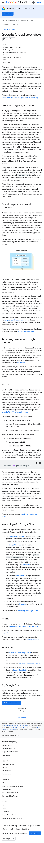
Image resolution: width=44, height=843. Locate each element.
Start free (7, 14)
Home (3, 20)
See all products (7, 745)
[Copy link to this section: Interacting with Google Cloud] (37, 524)
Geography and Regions (25, 331)
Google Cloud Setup (20, 670)
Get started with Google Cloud (20, 653)
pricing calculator (33, 640)
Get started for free (11, 703)
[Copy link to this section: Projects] (13, 385)
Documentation (13, 8)
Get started (29, 8)
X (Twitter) (5, 811)
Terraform (22, 604)
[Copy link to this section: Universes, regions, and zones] (37, 105)
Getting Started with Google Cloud (12, 786)
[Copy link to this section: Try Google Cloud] (24, 685)
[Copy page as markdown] (10, 39)
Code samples (6, 789)
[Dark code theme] (36, 462)
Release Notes (6, 770)
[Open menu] (3, 2)
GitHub (4, 783)
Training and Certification (10, 796)
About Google (6, 826)
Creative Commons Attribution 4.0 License (16, 725)
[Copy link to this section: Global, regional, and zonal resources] (15, 208)
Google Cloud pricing (8, 748)
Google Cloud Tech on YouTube (12, 818)
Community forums (8, 764)
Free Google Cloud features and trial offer (23, 626)
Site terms (22, 826)
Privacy (14, 826)
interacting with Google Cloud (29, 664)
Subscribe (34, 833)
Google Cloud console (17, 536)
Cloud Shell (25, 565)
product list (21, 363)
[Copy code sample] (40, 462)
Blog (3, 805)
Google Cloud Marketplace (10, 752)
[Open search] (29, 2)
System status (6, 774)
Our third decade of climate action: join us (16, 829)
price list (5, 633)
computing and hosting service (15, 320)
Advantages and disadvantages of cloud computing (20, 98)
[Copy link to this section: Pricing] (11, 619)
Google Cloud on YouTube (10, 815)
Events (4, 808)
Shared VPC (6, 412)
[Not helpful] (17, 24)
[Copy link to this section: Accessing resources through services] (13, 343)
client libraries (20, 576)
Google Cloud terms (34, 826)
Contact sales (6, 755)
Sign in (39, 2)
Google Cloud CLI (15, 545)
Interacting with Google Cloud (27, 611)
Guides (31, 20)
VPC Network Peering (20, 412)
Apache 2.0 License (18, 727)
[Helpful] (14, 24)
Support (4, 767)
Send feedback (9, 29)
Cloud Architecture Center (10, 793)
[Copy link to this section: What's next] (17, 647)
